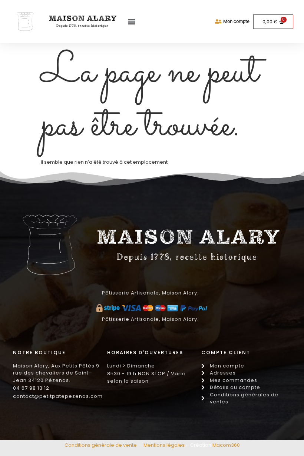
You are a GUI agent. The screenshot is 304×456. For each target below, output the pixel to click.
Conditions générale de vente (101, 445)
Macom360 (226, 445)
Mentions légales (164, 445)
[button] (131, 22)
